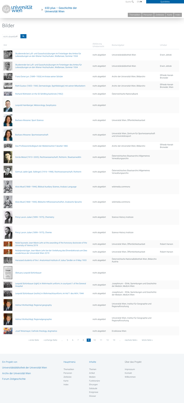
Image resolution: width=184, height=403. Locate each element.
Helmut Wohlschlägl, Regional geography (33, 305)
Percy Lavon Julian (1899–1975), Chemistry (34, 217)
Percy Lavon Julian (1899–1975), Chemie (33, 232)
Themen (92, 369)
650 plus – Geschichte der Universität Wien (61, 9)
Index (177, 14)
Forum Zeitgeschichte (14, 378)
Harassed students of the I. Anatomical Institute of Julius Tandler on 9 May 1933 (51, 260)
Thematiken (134, 14)
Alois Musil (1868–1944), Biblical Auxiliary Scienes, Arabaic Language (45, 187)
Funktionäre (94, 381)
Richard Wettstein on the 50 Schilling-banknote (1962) (39, 94)
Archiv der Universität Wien (16, 373)
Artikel (92, 373)
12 (107, 340)
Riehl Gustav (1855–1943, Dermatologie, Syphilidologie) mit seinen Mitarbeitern (50, 86)
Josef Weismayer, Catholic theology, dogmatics (36, 331)
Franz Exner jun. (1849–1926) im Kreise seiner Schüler (39, 76)
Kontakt (128, 373)
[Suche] (23, 36)
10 (94, 340)
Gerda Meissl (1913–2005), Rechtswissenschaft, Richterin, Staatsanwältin (48, 157)
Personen (147, 14)
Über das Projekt (133, 362)
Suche (128, 2)
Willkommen (130, 377)
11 (101, 340)
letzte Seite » (147, 340)
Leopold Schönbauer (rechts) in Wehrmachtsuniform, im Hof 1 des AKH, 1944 (49, 293)
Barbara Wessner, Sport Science (29, 120)
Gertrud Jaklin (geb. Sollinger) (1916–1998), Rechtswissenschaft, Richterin (48, 172)
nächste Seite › (131, 340)
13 (114, 340)
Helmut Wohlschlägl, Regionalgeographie (33, 319)
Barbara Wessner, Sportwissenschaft (31, 135)
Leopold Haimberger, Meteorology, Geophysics (35, 105)
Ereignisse (93, 392)
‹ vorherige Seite (50, 340)
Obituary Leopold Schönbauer (28, 273)
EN (138, 1)
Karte (169, 14)
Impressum (130, 369)
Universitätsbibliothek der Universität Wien (24, 367)
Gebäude (93, 388)
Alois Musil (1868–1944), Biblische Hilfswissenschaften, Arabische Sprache (48, 202)
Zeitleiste (160, 14)
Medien (92, 377)
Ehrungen (93, 384)
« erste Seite (33, 340)
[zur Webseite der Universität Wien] (17, 9)
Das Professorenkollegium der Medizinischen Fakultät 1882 (41, 146)
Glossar (92, 396)
